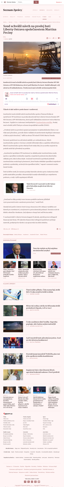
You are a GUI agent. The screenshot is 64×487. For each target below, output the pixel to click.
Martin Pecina (43, 234)
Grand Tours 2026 (27, 429)
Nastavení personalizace (31, 475)
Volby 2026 (5, 419)
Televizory (57, 457)
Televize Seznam (13, 472)
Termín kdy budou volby (8, 425)
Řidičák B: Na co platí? (48, 440)
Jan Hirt (25, 423)
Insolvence (25, 234)
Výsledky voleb (6, 423)
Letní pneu (44, 457)
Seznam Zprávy (35, 374)
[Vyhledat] (36, 2)
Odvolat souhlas (50, 472)
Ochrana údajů (53, 466)
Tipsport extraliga (47, 423)
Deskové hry (51, 457)
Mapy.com (17, 448)
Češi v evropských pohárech (51, 448)
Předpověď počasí (25, 448)
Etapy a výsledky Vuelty (28, 421)
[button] (32, 58)
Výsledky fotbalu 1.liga (48, 421)
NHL (44, 429)
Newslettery (41, 472)
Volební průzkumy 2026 (8, 421)
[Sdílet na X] (60, 229)
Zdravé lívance (6, 438)
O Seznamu (16, 466)
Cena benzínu (40, 448)
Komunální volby (7, 429)
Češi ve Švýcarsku (27, 440)
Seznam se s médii (24, 472)
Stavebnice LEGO (28, 457)
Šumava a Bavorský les (28, 438)
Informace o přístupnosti (16, 469)
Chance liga (45, 419)
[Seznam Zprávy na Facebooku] (25, 482)
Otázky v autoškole (47, 442)
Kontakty (33, 466)
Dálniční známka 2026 (48, 436)
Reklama (45, 466)
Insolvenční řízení (34, 234)
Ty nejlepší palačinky (8, 434)
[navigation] (2, 2)
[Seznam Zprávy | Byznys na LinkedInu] (39, 482)
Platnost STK (46, 444)
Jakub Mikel (34, 358)
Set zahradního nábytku (46, 452)
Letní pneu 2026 (46, 434)
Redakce (39, 466)
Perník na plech (7, 444)
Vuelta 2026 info (27, 419)
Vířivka (31, 454)
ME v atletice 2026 (47, 425)
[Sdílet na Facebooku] (57, 229)
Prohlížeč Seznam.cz (48, 469)
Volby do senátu (7, 427)
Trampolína (26, 452)
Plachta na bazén (19, 452)
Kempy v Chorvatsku (28, 434)
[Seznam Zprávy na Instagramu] (32, 482)
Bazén (12, 452)
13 (60, 38)
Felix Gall (25, 427)
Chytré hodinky (27, 459)
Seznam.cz (59, 2)
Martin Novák (34, 310)
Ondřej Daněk (35, 294)
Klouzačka (38, 452)
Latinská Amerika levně (28, 442)
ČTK (4, 37)
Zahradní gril (56, 452)
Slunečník (32, 452)
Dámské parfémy (37, 457)
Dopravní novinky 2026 (48, 438)
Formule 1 (45, 427)
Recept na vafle (6, 442)
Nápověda (27, 466)
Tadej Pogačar (26, 425)
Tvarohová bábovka (7, 440)
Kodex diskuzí (33, 472)
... (59, 16)
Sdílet (55, 38)
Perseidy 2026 (33, 448)
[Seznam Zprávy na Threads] (35, 482)
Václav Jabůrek (35, 342)
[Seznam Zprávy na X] (28, 482)
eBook (49, 38)
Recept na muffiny (7, 436)
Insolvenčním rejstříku (44, 122)
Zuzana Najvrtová (36, 326)
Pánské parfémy (35, 459)
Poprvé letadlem (27, 436)
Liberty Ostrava (18, 234)
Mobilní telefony (19, 457)
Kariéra (22, 466)
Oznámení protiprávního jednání (33, 469)
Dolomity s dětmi (27, 444)
